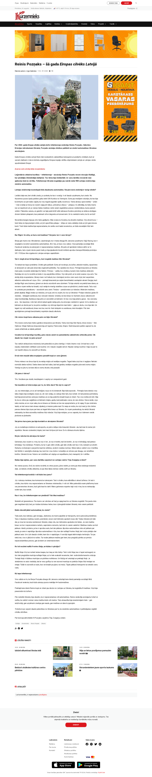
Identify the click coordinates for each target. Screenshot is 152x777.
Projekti (101, 24)
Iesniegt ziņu (113, 3)
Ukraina (43, 623)
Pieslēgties (131, 8)
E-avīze (49, 3)
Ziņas (17, 3)
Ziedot (76, 725)
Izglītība (48, 24)
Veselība (38, 24)
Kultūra (57, 24)
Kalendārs (33, 3)
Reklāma (42, 3)
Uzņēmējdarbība (72, 24)
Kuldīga (18, 623)
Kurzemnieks (25, 623)
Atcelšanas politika (70, 754)
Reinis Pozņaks (35, 623)
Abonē (126, 3)
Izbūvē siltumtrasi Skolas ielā (28, 650)
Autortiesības (69, 757)
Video (93, 24)
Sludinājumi (24, 3)
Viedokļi (84, 24)
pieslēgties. (43, 695)
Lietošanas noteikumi (71, 744)
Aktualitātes (19, 24)
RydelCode (101, 772)
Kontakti (52, 750)
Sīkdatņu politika (70, 750)
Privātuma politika (70, 747)
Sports (29, 24)
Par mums (52, 747)
